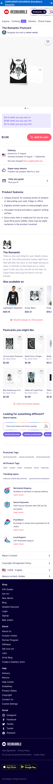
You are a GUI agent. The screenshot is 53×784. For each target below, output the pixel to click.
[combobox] (48, 11)
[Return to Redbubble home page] (15, 12)
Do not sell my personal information (17, 755)
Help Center (8, 682)
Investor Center (9, 635)
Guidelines (7, 686)
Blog (4, 602)
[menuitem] (6, 21)
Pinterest (11, 733)
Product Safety (9, 690)
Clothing (18, 21)
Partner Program (10, 640)
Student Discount (10, 607)
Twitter (10, 724)
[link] (12, 434)
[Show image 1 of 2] (25, 108)
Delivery (6, 673)
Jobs (4, 653)
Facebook (11, 719)
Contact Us (7, 699)
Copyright (7, 695)
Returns (5, 677)
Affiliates (6, 644)
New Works (7, 598)
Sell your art (8, 648)
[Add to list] (48, 42)
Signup (5, 615)
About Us (6, 631)
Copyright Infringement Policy (16, 563)
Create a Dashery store (13, 662)
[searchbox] (26, 426)
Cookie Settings (10, 704)
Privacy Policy (24, 750)
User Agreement (9, 750)
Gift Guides (7, 589)
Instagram (11, 715)
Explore (6, 21)
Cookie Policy (39, 755)
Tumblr (10, 728)
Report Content (9, 555)
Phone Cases (44, 21)
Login (4, 611)
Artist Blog (7, 657)
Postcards (8, 452)
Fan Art (5, 593)
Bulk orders (7, 620)
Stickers (32, 21)
